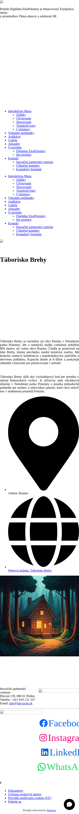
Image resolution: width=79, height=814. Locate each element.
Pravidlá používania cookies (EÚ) (29, 798)
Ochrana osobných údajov (25, 794)
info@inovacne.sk (20, 703)
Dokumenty (15, 790)
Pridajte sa (14, 801)
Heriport (51, 810)
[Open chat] (69, 804)
